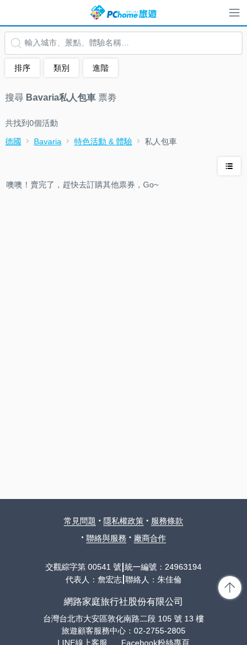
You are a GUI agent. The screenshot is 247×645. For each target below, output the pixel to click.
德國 (13, 141)
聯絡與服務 (106, 538)
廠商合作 (150, 538)
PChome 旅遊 (123, 12)
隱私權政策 (123, 520)
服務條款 (167, 520)
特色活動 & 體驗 (103, 141)
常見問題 (80, 520)
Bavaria (47, 141)
